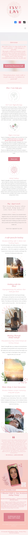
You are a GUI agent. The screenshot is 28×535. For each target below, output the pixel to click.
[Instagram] (20, 22)
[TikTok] (24, 22)
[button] (25, 28)
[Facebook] (15, 22)
